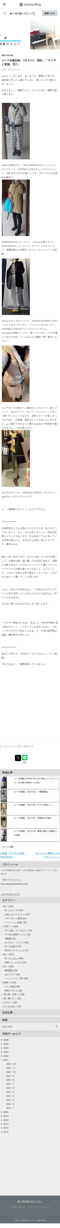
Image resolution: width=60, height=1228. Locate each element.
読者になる (49, 13)
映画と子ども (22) (13, 990)
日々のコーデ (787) (14, 910)
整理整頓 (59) (11, 970)
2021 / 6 (10, 1087)
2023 (6, 1051)
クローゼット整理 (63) (15, 918)
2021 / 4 (10, 1095)
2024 (6, 1047)
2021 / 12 (11, 1063)
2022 (6, 1055)
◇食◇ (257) (8, 954)
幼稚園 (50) (10, 938)
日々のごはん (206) (14, 958)
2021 (6, 1059)
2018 (6, 1119)
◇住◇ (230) (8, 966)
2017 (6, 1123)
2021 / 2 (10, 1103)
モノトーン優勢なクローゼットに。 (47, 855)
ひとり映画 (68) (12, 986)
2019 (6, 1115)
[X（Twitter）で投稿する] (18, 758)
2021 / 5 (10, 1091)
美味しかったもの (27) (15, 962)
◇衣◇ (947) (8, 906)
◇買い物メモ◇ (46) (11, 998)
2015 (6, 1131)
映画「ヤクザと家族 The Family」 (13, 855)
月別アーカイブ (11, 1033)
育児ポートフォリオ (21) (17, 950)
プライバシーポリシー (39, 1206)
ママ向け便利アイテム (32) (18, 934)
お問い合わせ (18, 1206)
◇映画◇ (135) (9, 982)
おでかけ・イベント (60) (17, 942)
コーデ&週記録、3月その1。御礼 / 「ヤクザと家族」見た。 (29, 62)
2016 (6, 1127)
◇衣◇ (5, 69)
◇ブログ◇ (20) (9, 1002)
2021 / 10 (11, 1071)
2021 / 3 (10, 1099)
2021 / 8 (10, 1079)
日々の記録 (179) (13, 946)
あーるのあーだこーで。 (23, 13)
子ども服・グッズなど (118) (18, 930)
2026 (6, 1039)
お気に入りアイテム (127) (17, 914)
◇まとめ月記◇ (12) (11, 1006)
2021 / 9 (10, 1075)
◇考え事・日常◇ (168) (13, 994)
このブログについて (10, 894)
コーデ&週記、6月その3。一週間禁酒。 (31, 791)
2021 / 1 (10, 1107)
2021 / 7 (10, 1083)
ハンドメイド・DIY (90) (16, 978)
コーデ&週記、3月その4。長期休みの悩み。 (33, 817)
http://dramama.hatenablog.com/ (14, 883)
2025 (6, 1043)
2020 (6, 1111)
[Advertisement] (30, 711)
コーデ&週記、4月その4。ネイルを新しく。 (33, 804)
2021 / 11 (11, 1067)
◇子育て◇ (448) (10, 926)
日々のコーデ (14, 69)
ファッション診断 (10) (15, 922)
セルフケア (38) (12, 974)
